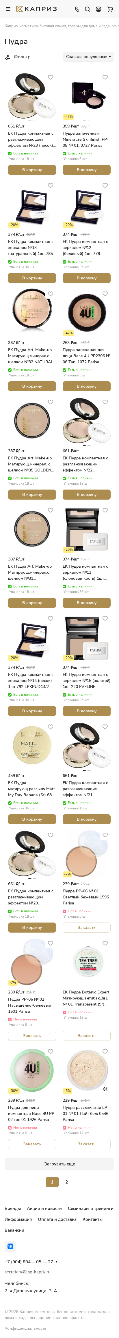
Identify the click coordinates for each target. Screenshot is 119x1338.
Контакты (93, 1219)
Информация (18, 1219)
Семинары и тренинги (91, 1208)
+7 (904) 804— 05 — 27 (29, 1261)
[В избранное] (50, 77)
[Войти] (98, 9)
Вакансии (14, 1230)
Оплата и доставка (57, 1219)
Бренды (13, 1208)
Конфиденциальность (26, 1328)
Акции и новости (44, 1208)
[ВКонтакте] (10, 1246)
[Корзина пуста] (110, 9)
